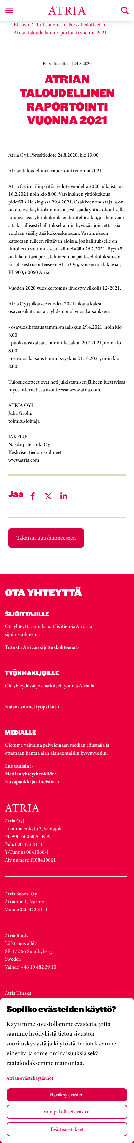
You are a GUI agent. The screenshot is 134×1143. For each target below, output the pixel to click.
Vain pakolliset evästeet (67, 1111)
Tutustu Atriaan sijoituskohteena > (42, 647)
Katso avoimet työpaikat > (32, 706)
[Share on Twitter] (48, 496)
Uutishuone (48, 24)
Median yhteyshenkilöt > (31, 773)
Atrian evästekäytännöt (30, 1078)
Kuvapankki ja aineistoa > (32, 781)
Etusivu (21, 24)
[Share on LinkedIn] (64, 496)
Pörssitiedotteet (84, 24)
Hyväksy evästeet (67, 1094)
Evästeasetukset (67, 1129)
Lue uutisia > (19, 766)
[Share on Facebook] (32, 496)
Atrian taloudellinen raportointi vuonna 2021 (60, 32)
